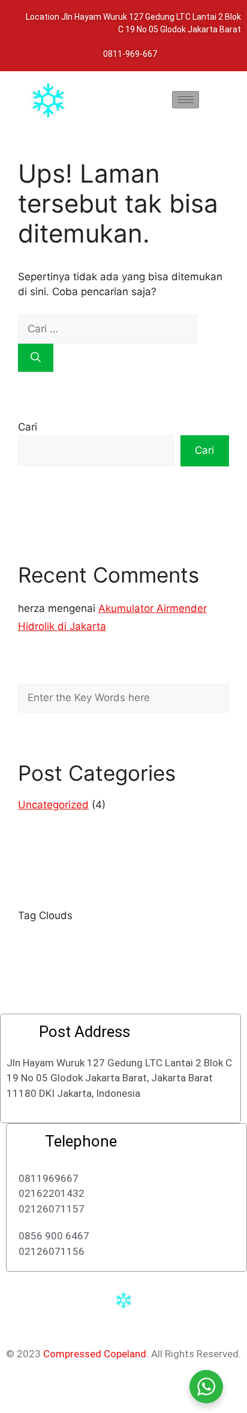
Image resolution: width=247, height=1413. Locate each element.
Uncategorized (53, 805)
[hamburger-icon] (185, 99)
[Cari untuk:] (107, 329)
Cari (27, 427)
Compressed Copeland (94, 1354)
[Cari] (35, 358)
